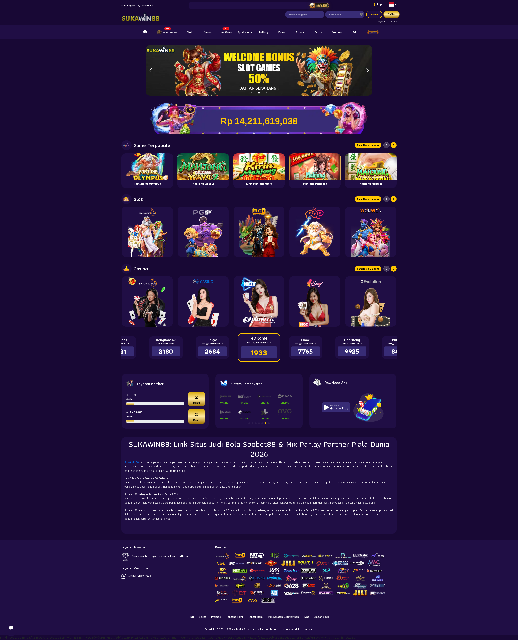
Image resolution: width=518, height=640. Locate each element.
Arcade (300, 32)
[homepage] (145, 32)
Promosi (337, 32)
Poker (282, 32)
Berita (318, 32)
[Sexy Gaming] (314, 301)
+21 (191, 617)
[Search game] (355, 32)
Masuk (374, 14)
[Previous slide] (386, 145)
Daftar (392, 14)
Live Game (226, 32)
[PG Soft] (203, 232)
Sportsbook (245, 32)
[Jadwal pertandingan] (319, 6)
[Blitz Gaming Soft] (259, 232)
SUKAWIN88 (132, 462)
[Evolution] (370, 301)
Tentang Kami (234, 617)
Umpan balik (321, 617)
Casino (208, 32)
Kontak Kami (255, 617)
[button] (367, 70)
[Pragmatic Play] (147, 232)
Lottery (263, 32)
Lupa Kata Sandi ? (387, 21)
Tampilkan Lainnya (368, 145)
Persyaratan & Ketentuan (283, 617)
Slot (189, 32)
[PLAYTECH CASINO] (259, 301)
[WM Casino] (203, 301)
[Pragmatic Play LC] (147, 301)
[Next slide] (394, 145)
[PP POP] (314, 232)
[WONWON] (370, 232)
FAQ (306, 617)
